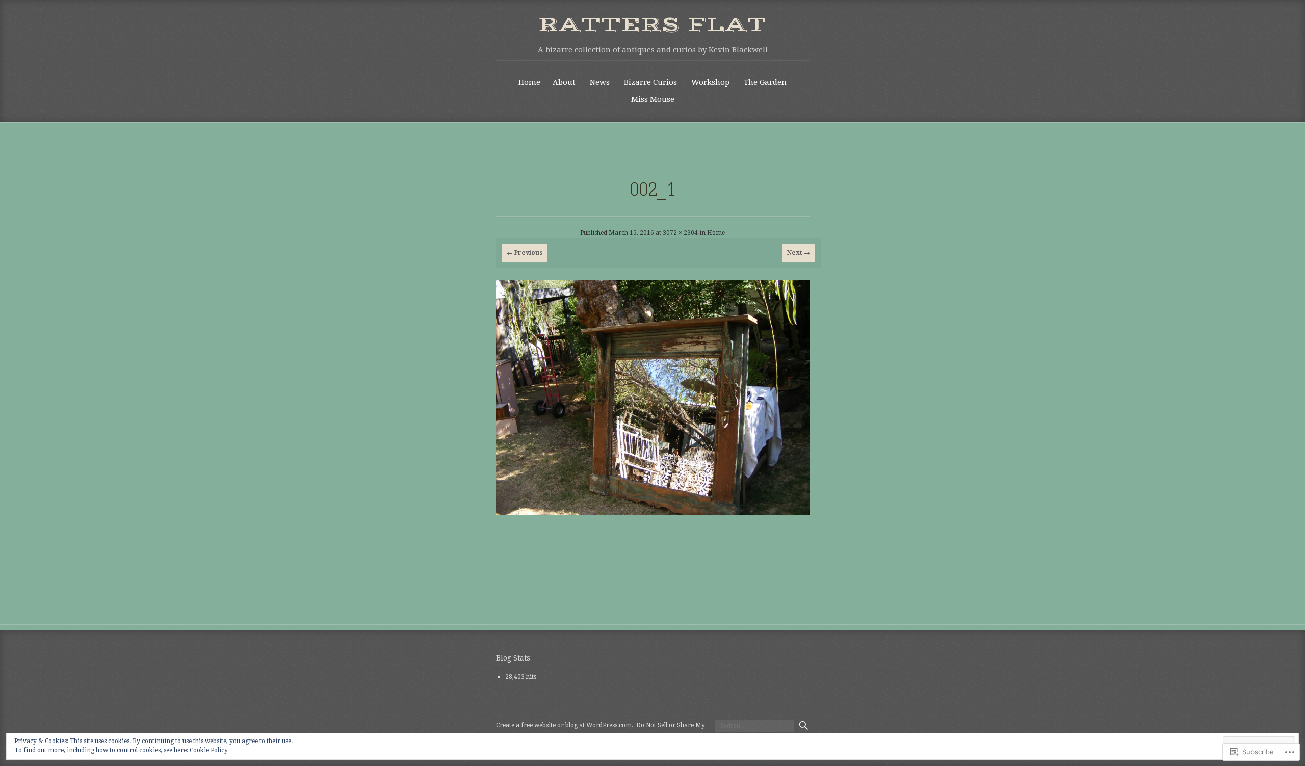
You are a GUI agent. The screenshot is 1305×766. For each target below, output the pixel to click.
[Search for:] (754, 725)
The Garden (765, 82)
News (600, 82)
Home (529, 82)
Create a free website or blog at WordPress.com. (564, 725)
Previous (524, 252)
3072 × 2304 (680, 232)
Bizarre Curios (650, 82)
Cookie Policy (209, 750)
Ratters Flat (652, 25)
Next (798, 252)
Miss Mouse (652, 99)
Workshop (710, 82)
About (564, 82)
